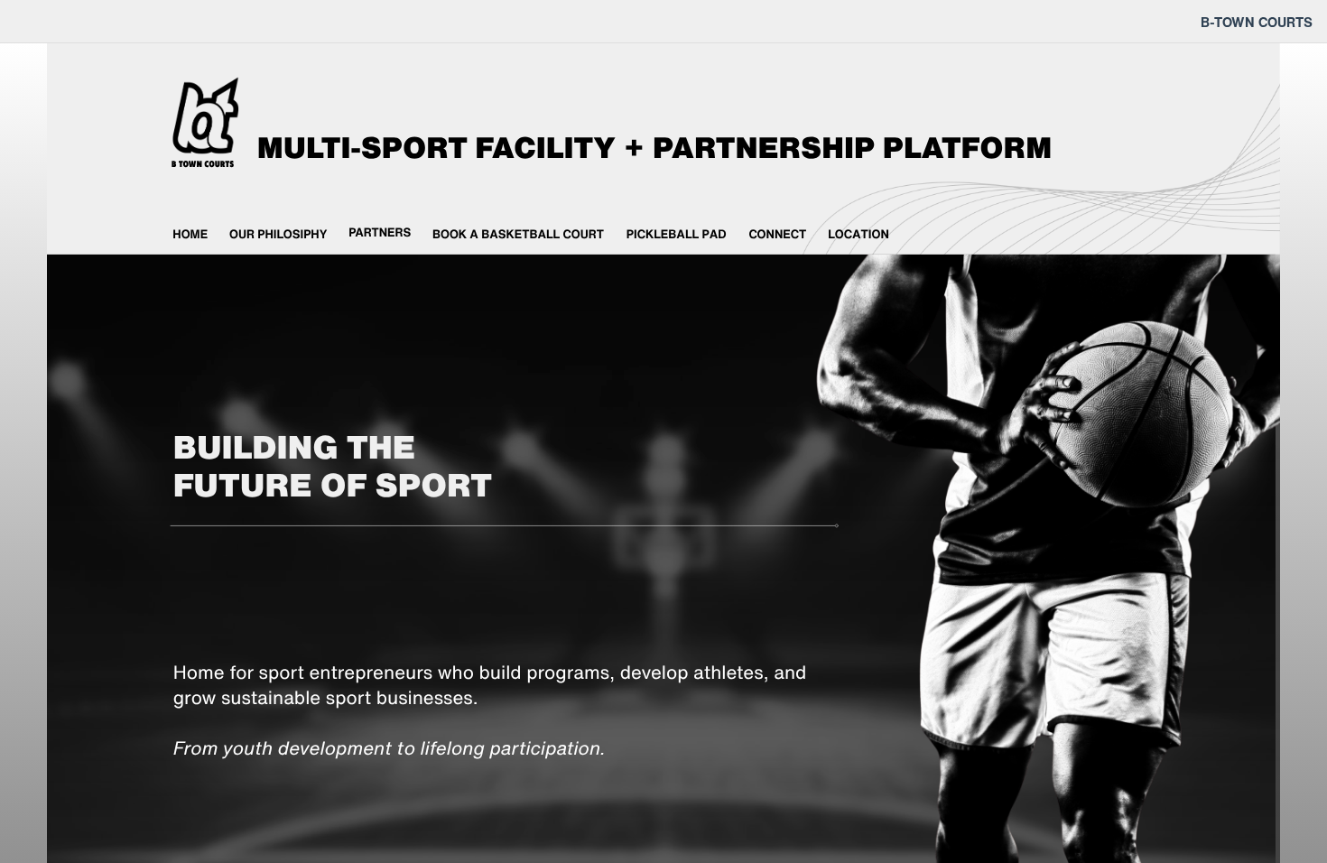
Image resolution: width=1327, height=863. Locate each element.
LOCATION (858, 234)
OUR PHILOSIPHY (278, 234)
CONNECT (777, 234)
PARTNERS (379, 233)
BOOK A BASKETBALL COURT (518, 234)
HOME (190, 234)
